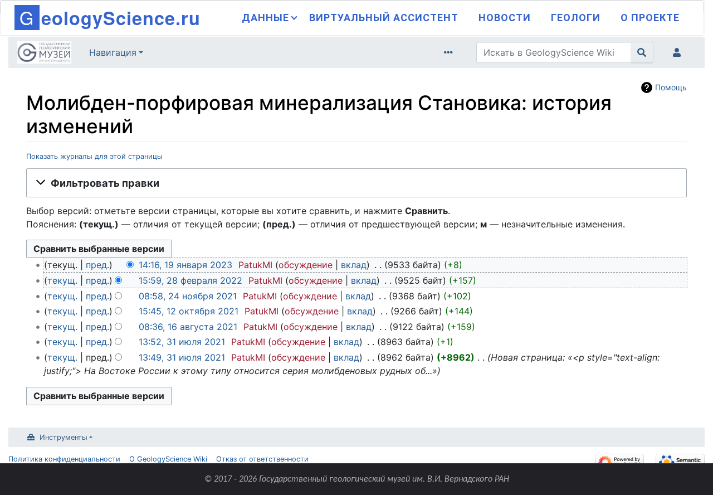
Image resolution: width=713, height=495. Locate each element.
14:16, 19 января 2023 (185, 264)
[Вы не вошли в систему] (679, 52)
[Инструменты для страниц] (450, 52)
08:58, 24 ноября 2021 (188, 296)
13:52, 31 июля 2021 (182, 341)
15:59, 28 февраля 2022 (190, 280)
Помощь (671, 87)
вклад (354, 264)
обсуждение (306, 264)
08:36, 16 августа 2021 (188, 326)
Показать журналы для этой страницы (94, 156)
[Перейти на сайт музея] (44, 53)
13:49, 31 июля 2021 (182, 357)
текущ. (62, 280)
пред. (97, 264)
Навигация (112, 52)
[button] (356, 183)
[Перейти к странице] (642, 52)
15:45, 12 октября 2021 (188, 311)
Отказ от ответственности (262, 459)
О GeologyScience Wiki (168, 459)
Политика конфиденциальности (64, 459)
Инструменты (63, 437)
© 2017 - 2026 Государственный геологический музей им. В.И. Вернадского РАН (356, 479)
